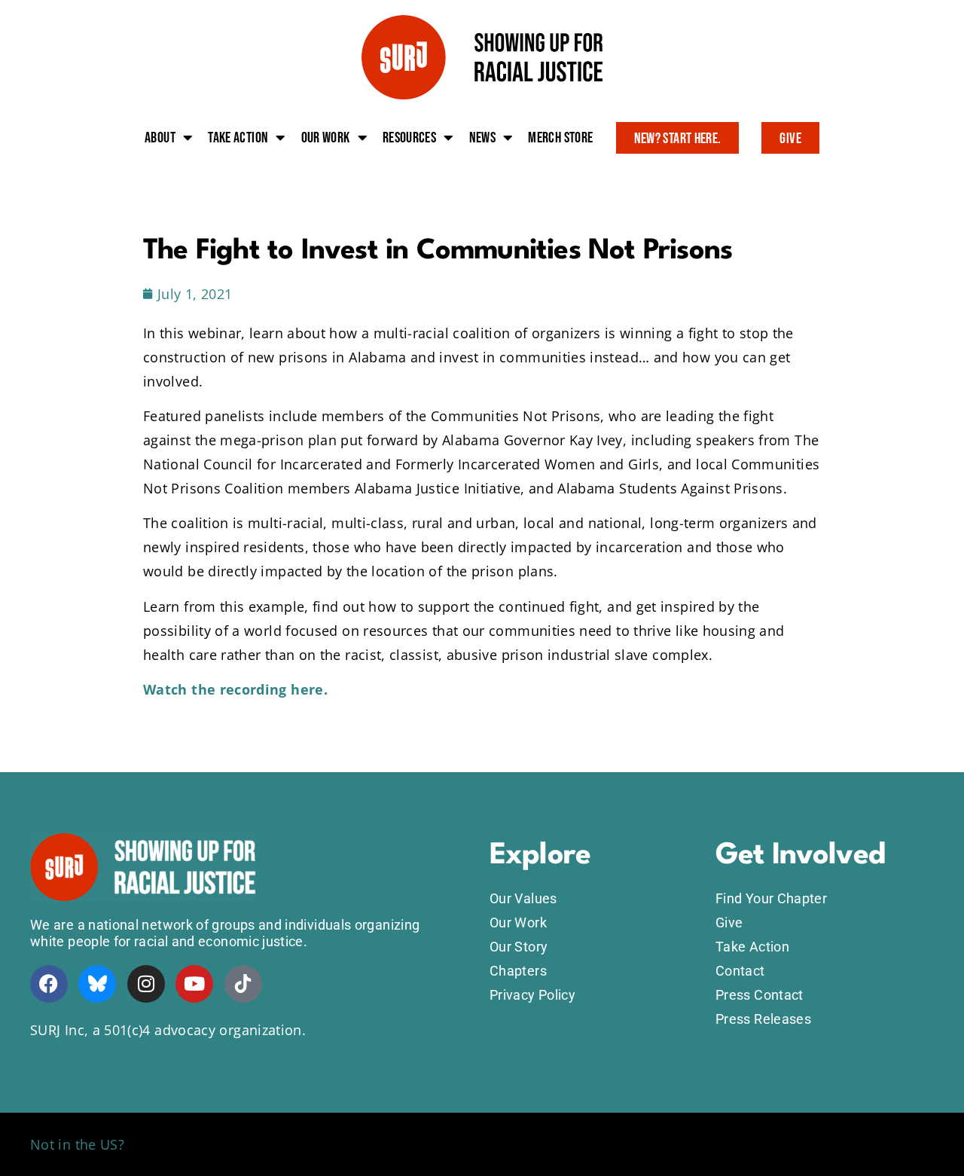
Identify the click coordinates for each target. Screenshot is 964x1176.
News (482, 137)
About (160, 137)
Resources (409, 137)
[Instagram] (146, 984)
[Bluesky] (97, 984)
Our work (325, 137)
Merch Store (560, 137)
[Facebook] (49, 984)
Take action (238, 137)
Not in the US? (77, 1144)
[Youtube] (194, 984)
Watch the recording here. (235, 689)
